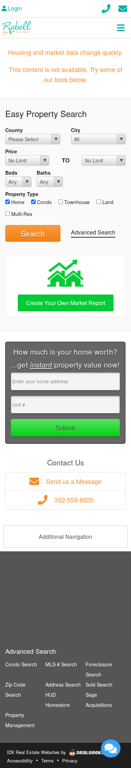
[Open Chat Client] (111, 748)
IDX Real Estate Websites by (37, 752)
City (75, 129)
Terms (47, 760)
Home (17, 201)
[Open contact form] (122, 7)
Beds (11, 172)
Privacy (70, 760)
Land (107, 201)
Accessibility (20, 760)
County (14, 129)
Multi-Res (21, 213)
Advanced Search (93, 232)
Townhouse (76, 201)
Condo (44, 201)
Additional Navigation (65, 536)
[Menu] (120, 27)
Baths (44, 172)
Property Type (21, 193)
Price (11, 151)
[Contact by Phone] (106, 7)
